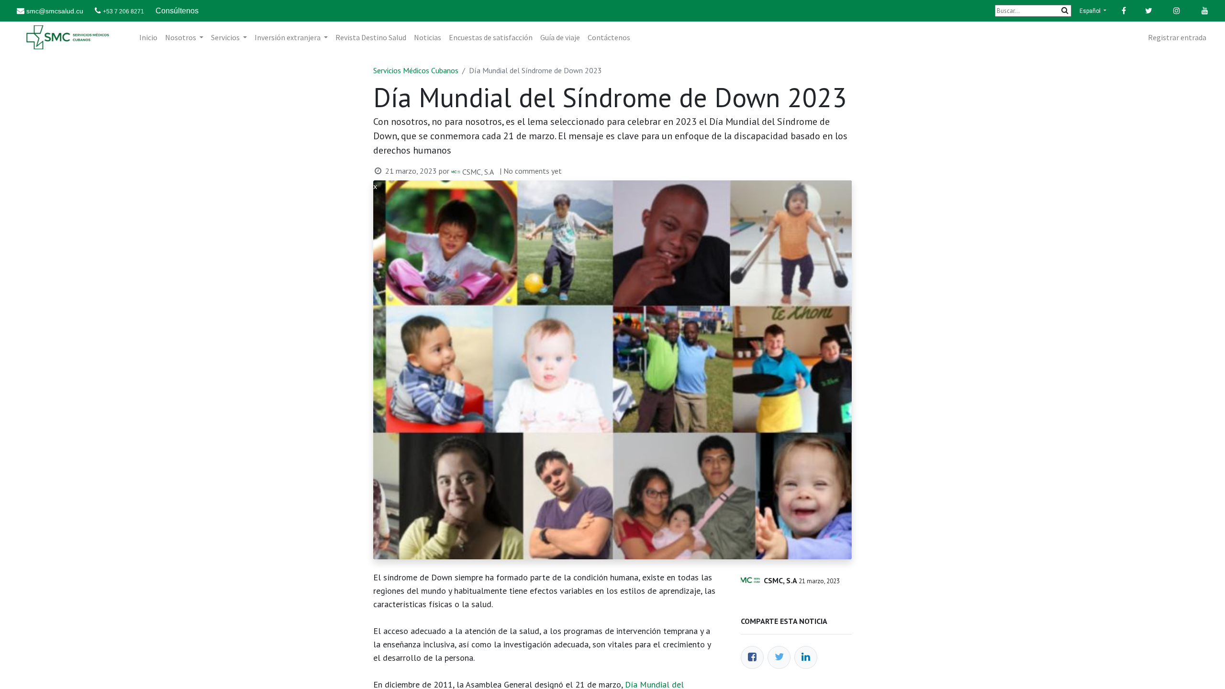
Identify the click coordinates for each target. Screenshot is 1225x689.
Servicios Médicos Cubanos (415, 70)
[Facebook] (752, 657)
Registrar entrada (1177, 37)
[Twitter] (779, 657)
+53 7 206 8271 (123, 11)
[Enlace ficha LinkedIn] (805, 657)
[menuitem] (148, 37)
